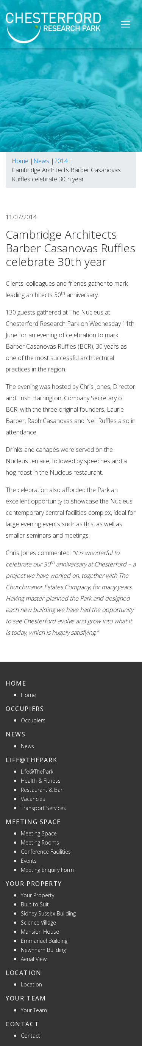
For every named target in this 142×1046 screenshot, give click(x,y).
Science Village (38, 922)
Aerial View (34, 959)
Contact (30, 1035)
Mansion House (40, 931)
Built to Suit (35, 904)
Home (20, 161)
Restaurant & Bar (41, 789)
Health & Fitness (41, 780)
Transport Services (43, 808)
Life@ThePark (37, 771)
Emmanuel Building (44, 940)
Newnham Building (43, 949)
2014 (61, 161)
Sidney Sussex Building (48, 913)
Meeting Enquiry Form (47, 869)
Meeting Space (39, 833)
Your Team (34, 1010)
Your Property (37, 895)
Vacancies (33, 798)
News (41, 161)
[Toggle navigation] (125, 24)
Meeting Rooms (40, 842)
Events (29, 860)
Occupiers (33, 720)
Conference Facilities (46, 851)
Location (31, 984)
